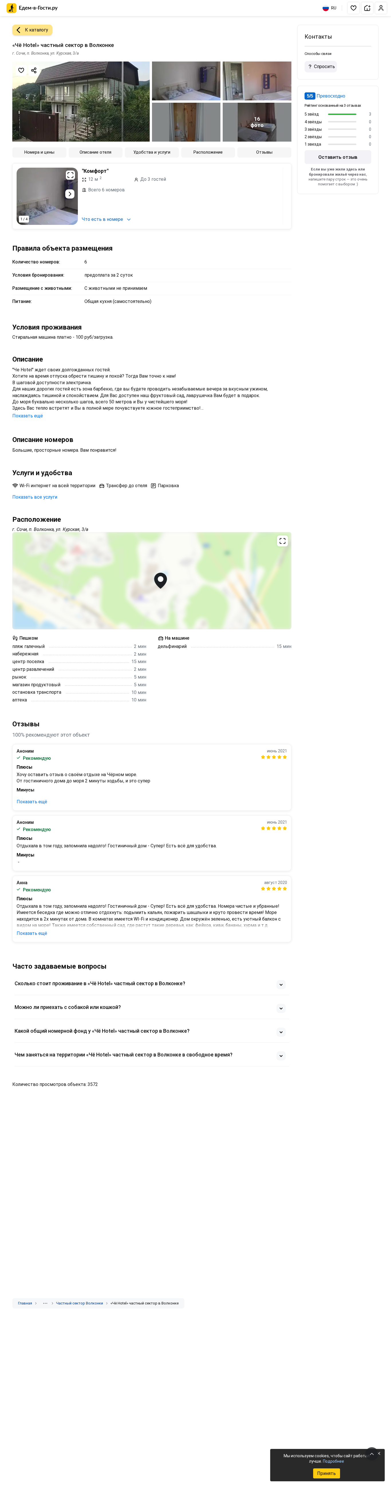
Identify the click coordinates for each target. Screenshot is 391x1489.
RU (333, 8)
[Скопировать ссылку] (33, 70)
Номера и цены (39, 152)
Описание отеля (95, 152)
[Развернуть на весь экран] (70, 175)
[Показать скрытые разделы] (45, 1303)
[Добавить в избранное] (21, 70)
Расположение (208, 152)
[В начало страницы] (371, 1453)
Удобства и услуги (151, 152)
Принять (326, 1473)
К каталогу (36, 30)
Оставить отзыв (338, 157)
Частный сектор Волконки (79, 1303)
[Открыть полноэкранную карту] (151, 580)
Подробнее (333, 1461)
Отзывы (264, 152)
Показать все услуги (34, 497)
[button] (353, 8)
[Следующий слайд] (69, 194)
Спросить (324, 66)
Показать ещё (27, 416)
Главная (25, 1303)
